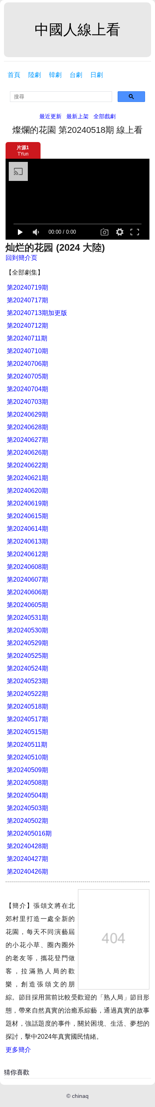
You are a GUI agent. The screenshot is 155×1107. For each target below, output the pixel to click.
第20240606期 (27, 592)
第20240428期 (27, 846)
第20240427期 (27, 858)
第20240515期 (27, 731)
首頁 (14, 74)
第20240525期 (27, 655)
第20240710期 (27, 351)
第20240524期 (27, 668)
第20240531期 (27, 617)
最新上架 (77, 116)
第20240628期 (27, 427)
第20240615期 (27, 516)
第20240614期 (27, 528)
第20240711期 (27, 338)
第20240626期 (27, 452)
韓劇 (55, 74)
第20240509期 (27, 770)
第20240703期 (27, 401)
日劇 (96, 74)
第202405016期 (29, 833)
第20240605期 (27, 605)
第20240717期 (27, 300)
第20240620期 (27, 490)
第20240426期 (27, 871)
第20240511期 (27, 744)
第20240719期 (27, 287)
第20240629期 (27, 414)
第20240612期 (27, 554)
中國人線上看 (77, 29)
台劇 (76, 74)
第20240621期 (27, 478)
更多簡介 (18, 1049)
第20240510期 (27, 757)
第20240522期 (27, 693)
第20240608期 (27, 566)
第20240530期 (27, 630)
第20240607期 (27, 579)
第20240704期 (27, 389)
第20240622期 (27, 465)
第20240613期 (27, 541)
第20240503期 (27, 808)
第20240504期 (27, 795)
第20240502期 (27, 820)
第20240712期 (27, 325)
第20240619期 (27, 503)
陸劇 (34, 74)
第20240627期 (27, 439)
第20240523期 (27, 681)
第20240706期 (27, 363)
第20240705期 (27, 376)
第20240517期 (27, 719)
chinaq (80, 1096)
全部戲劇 (104, 116)
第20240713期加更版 (37, 312)
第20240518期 (27, 706)
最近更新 (50, 116)
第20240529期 (27, 643)
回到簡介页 (21, 257)
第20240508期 (27, 782)
